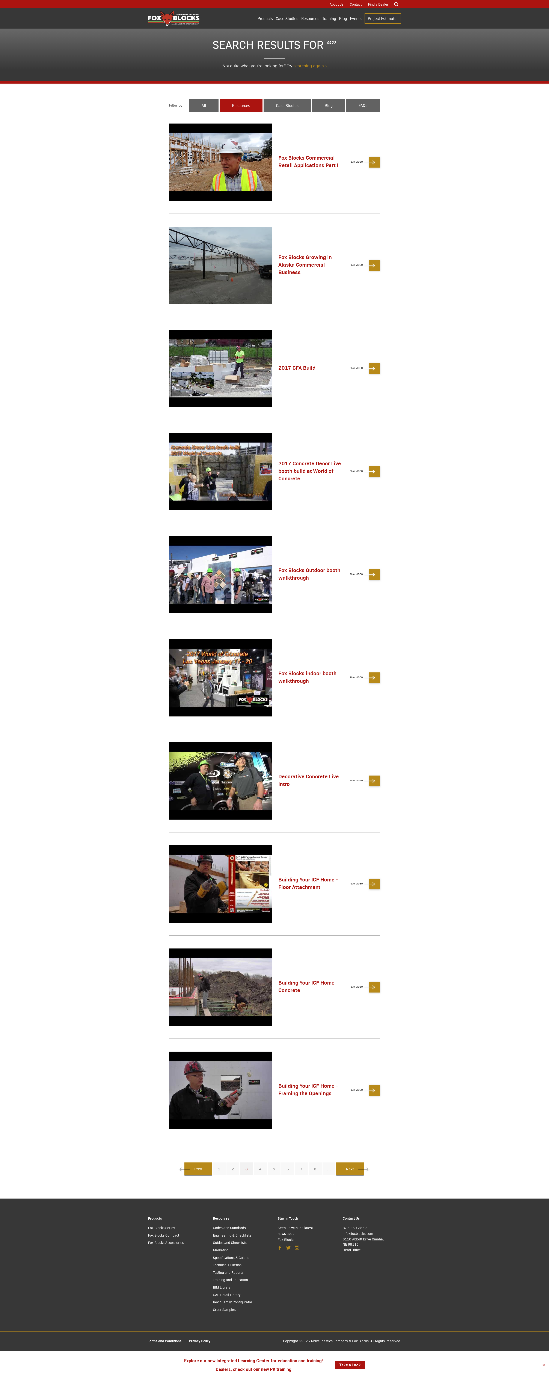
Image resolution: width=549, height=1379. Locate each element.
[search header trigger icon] (396, 4)
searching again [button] (308, 66)
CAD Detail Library (227, 1294)
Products (265, 18)
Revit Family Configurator (232, 1302)
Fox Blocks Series (161, 1227)
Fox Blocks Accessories (166, 1242)
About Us (336, 4)
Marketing (221, 1250)
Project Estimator (383, 18)
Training (329, 18)
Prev (198, 1168)
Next (350, 1168)
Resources (310, 18)
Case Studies (287, 18)
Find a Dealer (378, 4)
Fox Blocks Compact (163, 1235)
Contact (356, 4)
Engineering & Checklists (232, 1235)
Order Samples (224, 1309)
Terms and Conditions (164, 1340)
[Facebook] (280, 1249)
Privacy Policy (199, 1340)
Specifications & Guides (231, 1257)
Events (356, 18)
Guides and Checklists (230, 1242)
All (204, 105)
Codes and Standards (229, 1227)
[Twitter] (288, 1249)
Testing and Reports (228, 1272)
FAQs (363, 105)
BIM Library (222, 1287)
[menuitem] (265, 18)
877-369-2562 (355, 1227)
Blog (343, 18)
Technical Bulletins (227, 1265)
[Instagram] (297, 1249)
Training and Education (230, 1279)
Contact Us (351, 1218)
